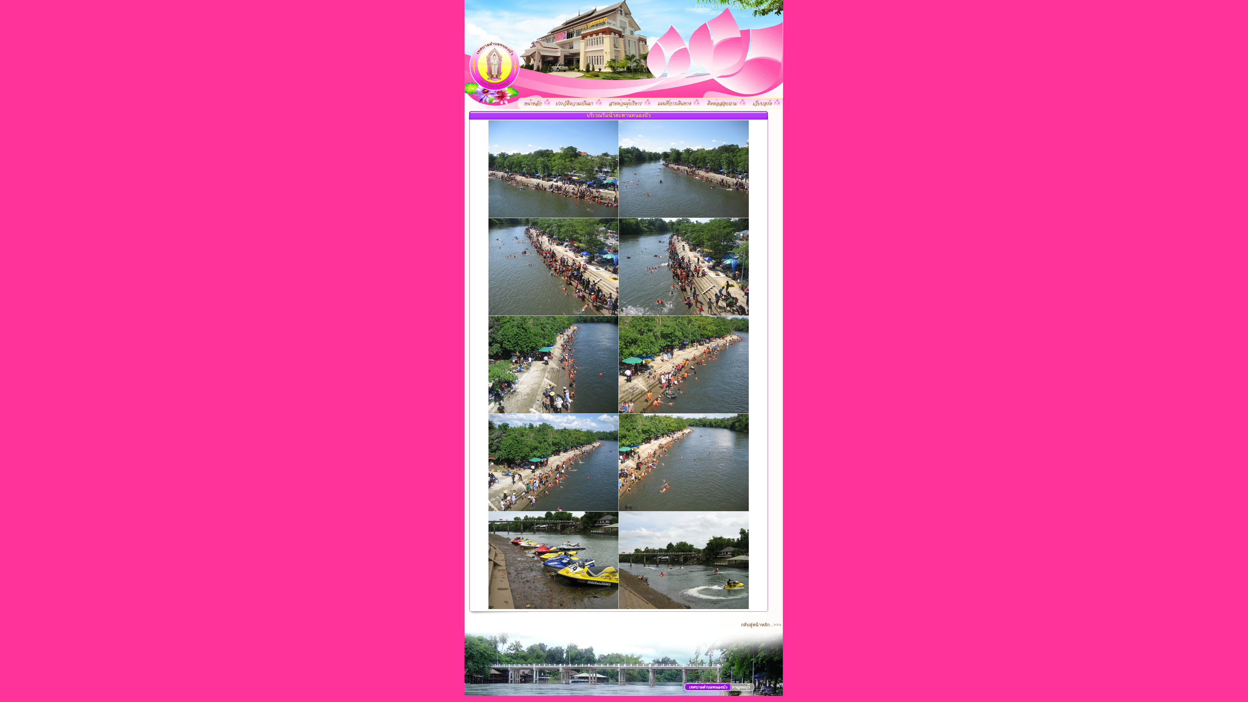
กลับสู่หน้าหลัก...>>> (763, 624)
